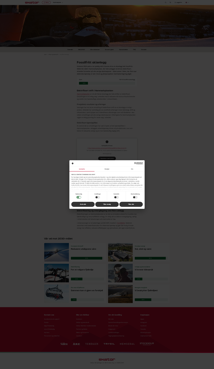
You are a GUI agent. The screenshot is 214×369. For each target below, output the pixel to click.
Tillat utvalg (107, 204)
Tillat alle (131, 204)
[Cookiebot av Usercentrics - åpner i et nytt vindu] (135, 163)
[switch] (97, 197)
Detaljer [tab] (107, 169)
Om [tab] (132, 169)
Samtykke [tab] (82, 169)
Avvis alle (83, 204)
